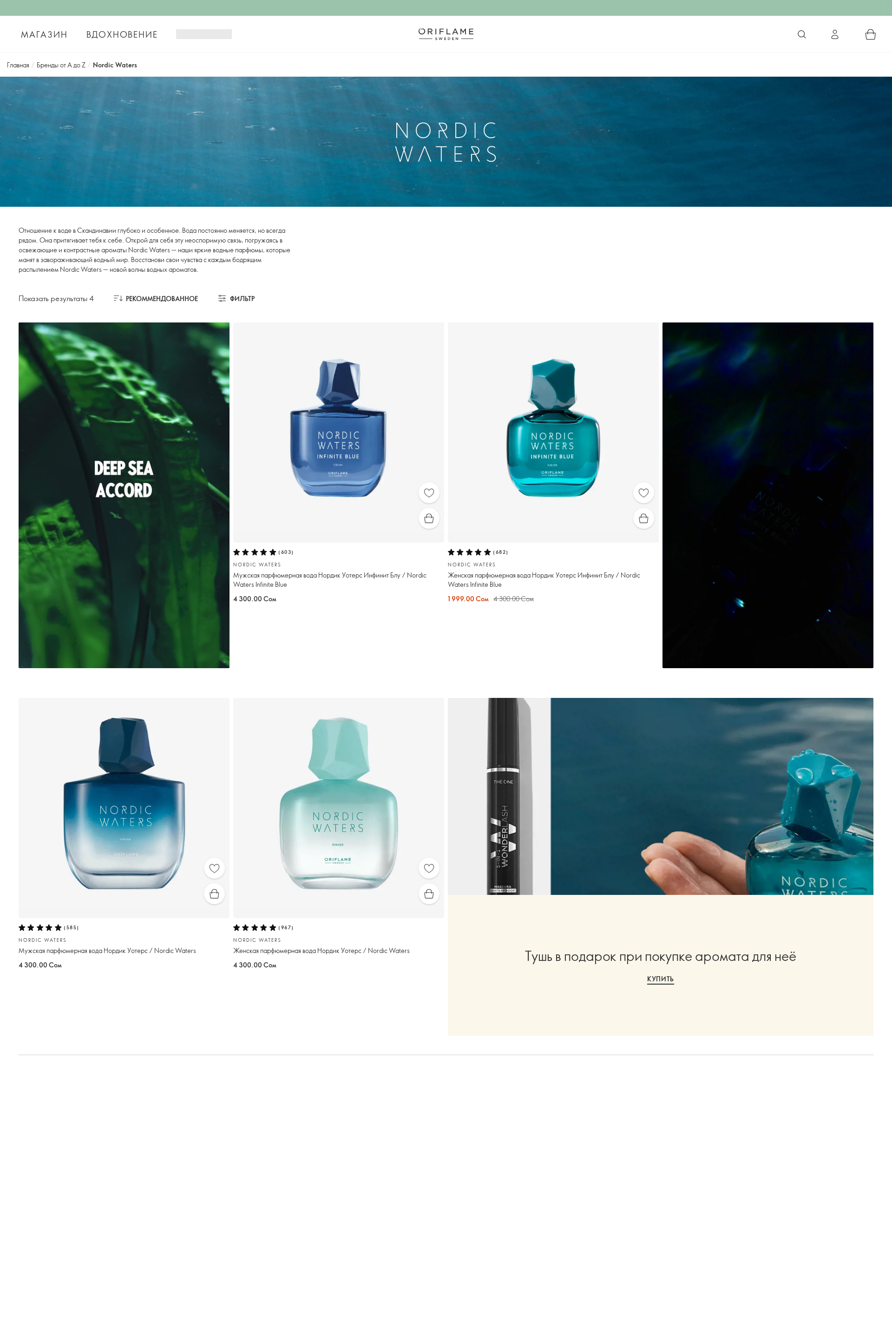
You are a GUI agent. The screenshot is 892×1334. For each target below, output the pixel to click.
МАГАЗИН (44, 34)
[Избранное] (429, 492)
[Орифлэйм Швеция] (446, 34)
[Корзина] (870, 34)
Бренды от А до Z (61, 64)
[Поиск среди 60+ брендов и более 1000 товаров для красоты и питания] (802, 34)
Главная (18, 64)
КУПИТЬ (660, 978)
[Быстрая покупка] (429, 518)
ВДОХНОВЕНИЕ (122, 34)
